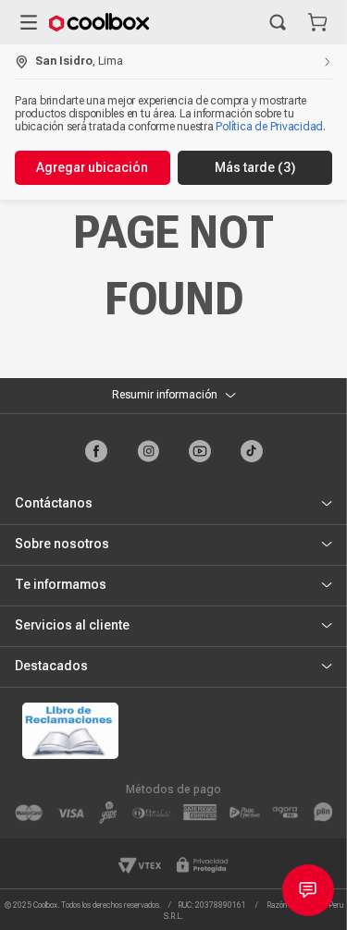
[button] (277, 22)
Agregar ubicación (92, 167)
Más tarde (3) (255, 167)
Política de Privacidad (269, 126)
